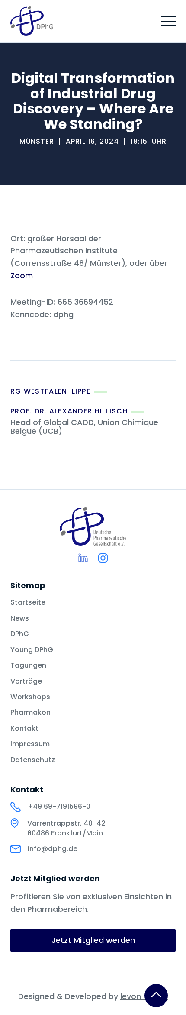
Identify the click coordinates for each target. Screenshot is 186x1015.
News (19, 618)
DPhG (19, 634)
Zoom (21, 275)
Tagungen (28, 665)
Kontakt (24, 728)
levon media (144, 996)
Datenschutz (32, 760)
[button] (168, 21)
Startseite (27, 602)
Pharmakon (30, 712)
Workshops (30, 697)
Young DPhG (31, 650)
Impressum (30, 744)
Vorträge (26, 681)
